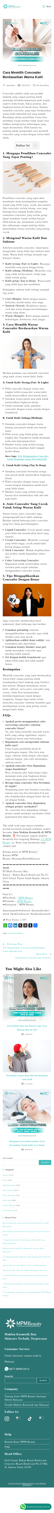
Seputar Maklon (9, 1205)
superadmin (10, 85)
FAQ (7, 1446)
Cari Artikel (8, 1158)
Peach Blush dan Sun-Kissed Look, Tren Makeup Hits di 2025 (27, 1028)
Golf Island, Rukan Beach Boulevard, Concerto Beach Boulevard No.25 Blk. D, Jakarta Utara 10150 (26, 1464)
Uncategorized (8, 1210)
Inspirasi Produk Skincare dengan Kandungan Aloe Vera (25, 1270)
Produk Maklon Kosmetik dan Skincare (27, 1404)
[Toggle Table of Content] (34, 145)
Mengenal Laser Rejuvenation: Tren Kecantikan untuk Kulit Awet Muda (27, 1143)
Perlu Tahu (7, 1200)
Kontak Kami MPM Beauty (20, 1441)
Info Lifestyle (8, 1190)
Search (45, 1162)
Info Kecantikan (42, 85)
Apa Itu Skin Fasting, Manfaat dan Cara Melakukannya (25, 1265)
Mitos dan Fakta (9, 1195)
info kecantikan (15, 933)
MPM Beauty (25, 897)
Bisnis (5, 1180)
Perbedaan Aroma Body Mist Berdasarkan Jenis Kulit (27, 1077)
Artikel (5, 1175)
